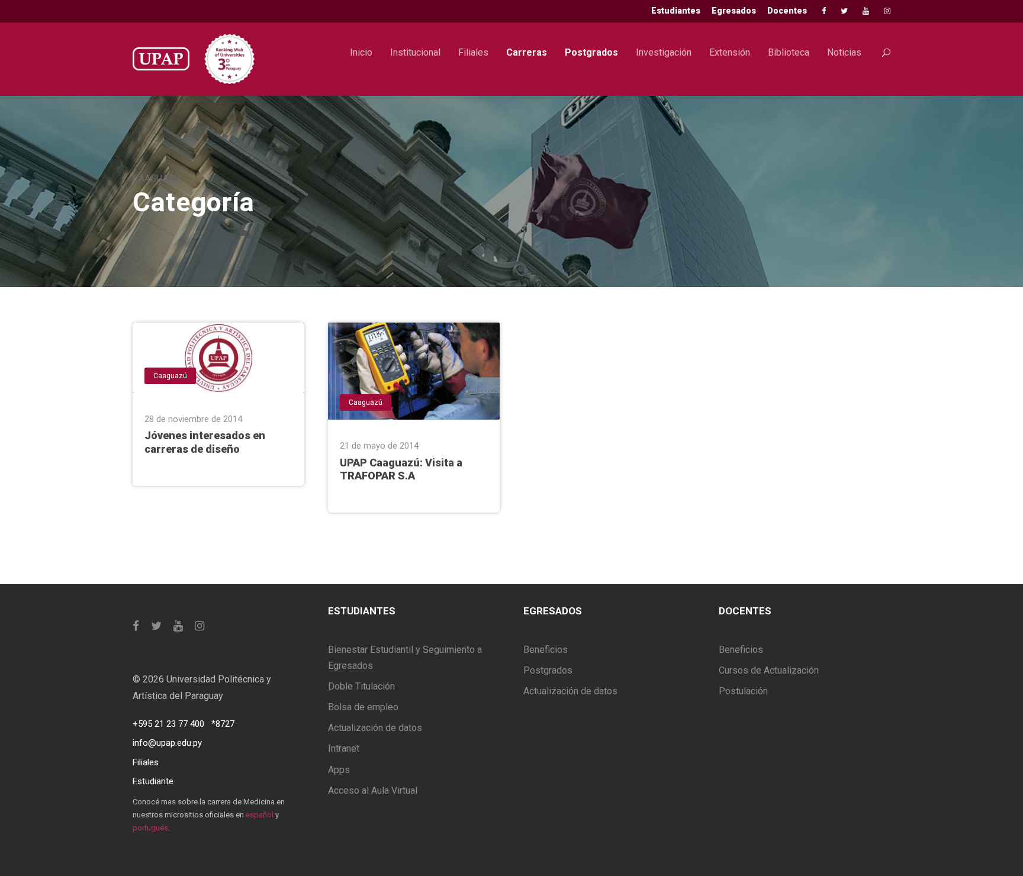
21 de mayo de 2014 (379, 445)
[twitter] (844, 11)
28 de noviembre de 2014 (193, 419)
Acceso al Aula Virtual (372, 790)
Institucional (415, 52)
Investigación (663, 52)
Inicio (361, 52)
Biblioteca (788, 52)
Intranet (343, 748)
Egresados (734, 10)
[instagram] (887, 11)
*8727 (222, 724)
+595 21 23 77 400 (168, 724)
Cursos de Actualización (769, 670)
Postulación (743, 691)
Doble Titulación (361, 686)
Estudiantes (675, 10)
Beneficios (545, 649)
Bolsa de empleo (363, 707)
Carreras (526, 52)
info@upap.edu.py (167, 742)
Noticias (844, 52)
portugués (150, 827)
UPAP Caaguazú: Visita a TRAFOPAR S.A (401, 469)
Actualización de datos (375, 727)
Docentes (787, 10)
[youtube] (866, 11)
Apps (339, 769)
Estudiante (153, 781)
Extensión (729, 52)
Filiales (473, 52)
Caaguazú (170, 376)
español (260, 814)
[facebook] (824, 11)
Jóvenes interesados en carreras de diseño (204, 442)
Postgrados (591, 52)
